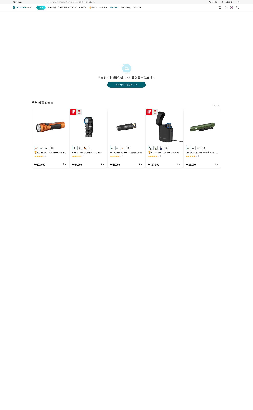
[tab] (41, 7)
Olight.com (17, 2)
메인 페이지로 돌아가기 (126, 84)
